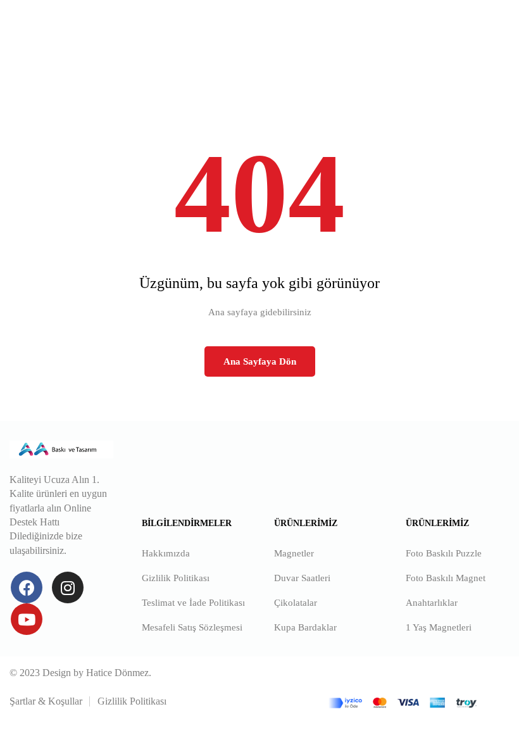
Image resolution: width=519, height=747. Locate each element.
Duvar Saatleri (302, 578)
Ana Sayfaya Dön (259, 361)
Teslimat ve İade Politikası (193, 603)
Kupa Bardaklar (305, 627)
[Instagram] (68, 587)
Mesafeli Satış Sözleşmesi (192, 627)
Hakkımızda (166, 553)
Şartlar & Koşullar (45, 701)
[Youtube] (26, 619)
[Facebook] (26, 587)
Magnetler (294, 553)
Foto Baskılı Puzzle (444, 553)
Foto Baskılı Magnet (445, 578)
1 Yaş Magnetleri (439, 627)
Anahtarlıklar (432, 603)
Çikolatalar (295, 603)
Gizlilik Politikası (175, 578)
